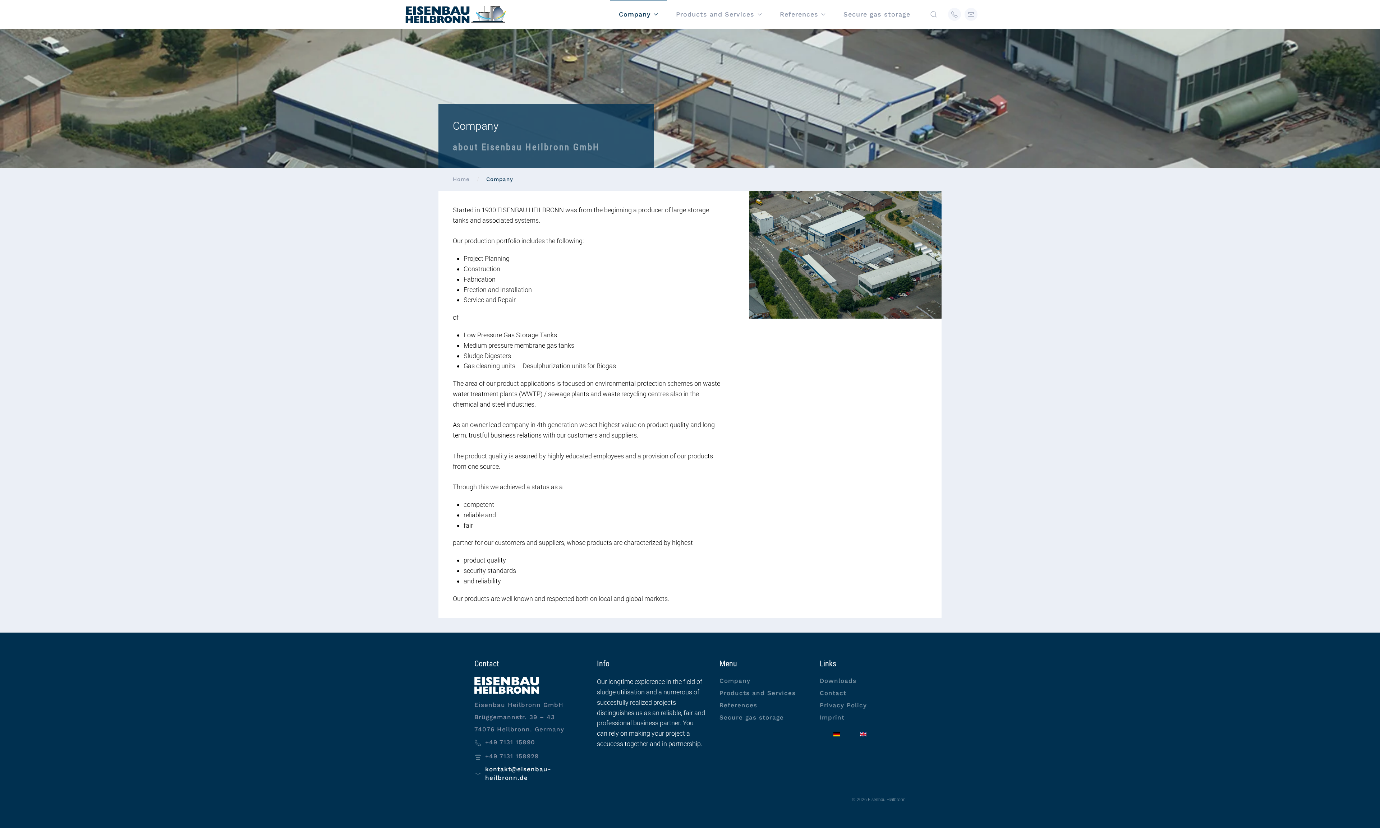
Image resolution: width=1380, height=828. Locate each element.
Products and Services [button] (715, 14)
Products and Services (757, 693)
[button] (933, 14)
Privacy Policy (843, 705)
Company (734, 680)
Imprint (832, 717)
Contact (833, 693)
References (738, 705)
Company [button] (635, 14)
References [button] (799, 14)
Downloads (838, 680)
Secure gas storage (876, 14)
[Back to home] (454, 14)
